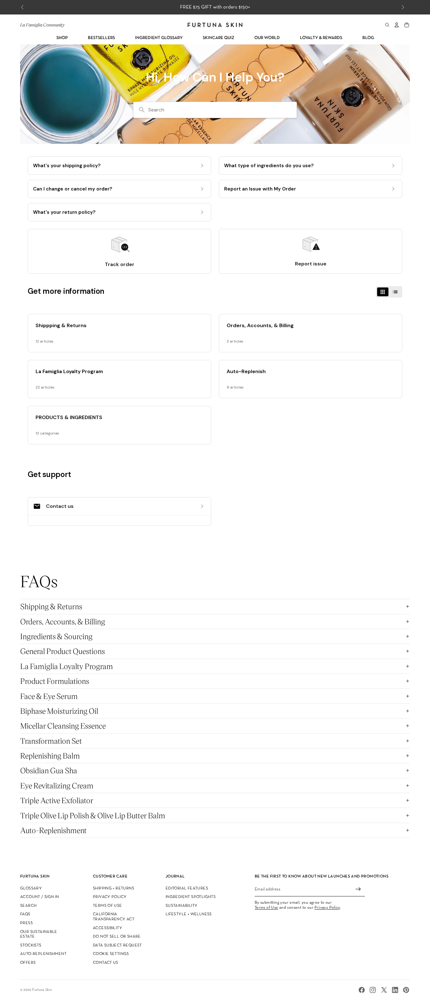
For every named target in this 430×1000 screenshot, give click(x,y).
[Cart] (407, 25)
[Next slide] (403, 7)
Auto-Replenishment (53, 830)
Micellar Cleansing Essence (63, 725)
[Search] (387, 25)
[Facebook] (361, 990)
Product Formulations (54, 681)
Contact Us (105, 963)
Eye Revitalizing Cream (56, 785)
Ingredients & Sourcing (56, 636)
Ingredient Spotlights (191, 897)
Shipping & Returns (51, 606)
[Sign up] (358, 889)
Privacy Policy (110, 897)
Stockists (31, 945)
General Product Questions (62, 651)
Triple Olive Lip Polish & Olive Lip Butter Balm (92, 815)
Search (28, 906)
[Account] (397, 25)
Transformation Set (51, 741)
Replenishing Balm (50, 755)
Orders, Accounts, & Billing (62, 621)
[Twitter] (384, 990)
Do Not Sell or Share (117, 937)
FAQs (25, 915)
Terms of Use (107, 906)
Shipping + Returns (113, 888)
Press (26, 923)
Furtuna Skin (42, 989)
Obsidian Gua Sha (48, 770)
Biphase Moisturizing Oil (59, 711)
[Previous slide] (22, 7)
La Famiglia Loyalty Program (66, 666)
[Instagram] (372, 990)
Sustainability (181, 906)
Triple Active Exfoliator (56, 800)
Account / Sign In (39, 897)
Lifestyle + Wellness (189, 915)
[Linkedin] (395, 990)
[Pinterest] (406, 990)
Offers (28, 963)
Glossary (31, 888)
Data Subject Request (117, 945)
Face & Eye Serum (49, 696)
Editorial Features (187, 888)
